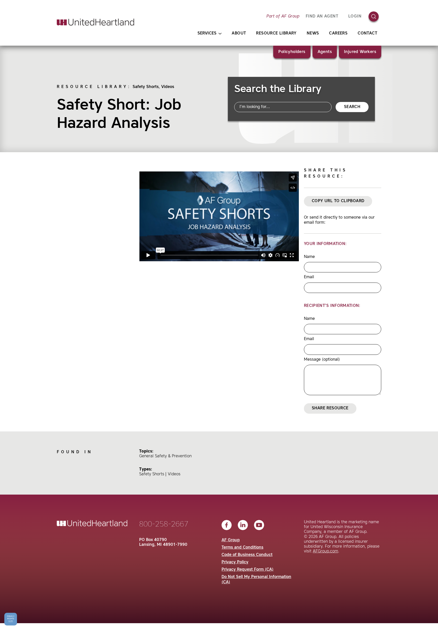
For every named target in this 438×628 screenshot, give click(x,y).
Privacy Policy (235, 562)
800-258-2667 (163, 524)
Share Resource (330, 408)
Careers (338, 33)
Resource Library (276, 33)
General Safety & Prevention (165, 456)
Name (309, 257)
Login (354, 16)
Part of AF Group (282, 16)
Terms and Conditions (242, 548)
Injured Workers (360, 52)
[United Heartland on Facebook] (227, 525)
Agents (325, 52)
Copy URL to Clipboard (338, 201)
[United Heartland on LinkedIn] (243, 525)
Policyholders (291, 52)
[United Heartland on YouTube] (259, 525)
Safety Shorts (146, 87)
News (313, 33)
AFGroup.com (325, 551)
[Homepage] (95, 22)
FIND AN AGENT (322, 16)
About (239, 33)
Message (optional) (322, 360)
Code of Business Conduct (247, 555)
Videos (167, 87)
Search (352, 107)
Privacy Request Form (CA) (247, 570)
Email (309, 277)
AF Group (231, 540)
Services (206, 33)
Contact (367, 33)
